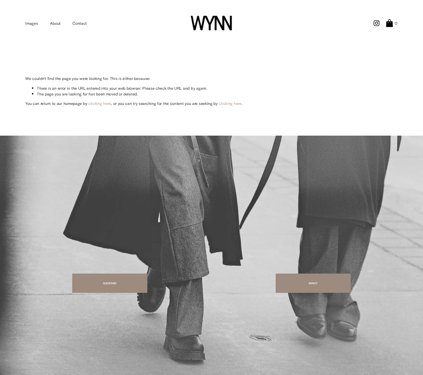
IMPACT (313, 283)
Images (31, 23)
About (55, 23)
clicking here (99, 103)
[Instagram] (376, 23)
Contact (80, 23)
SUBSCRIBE (110, 283)
